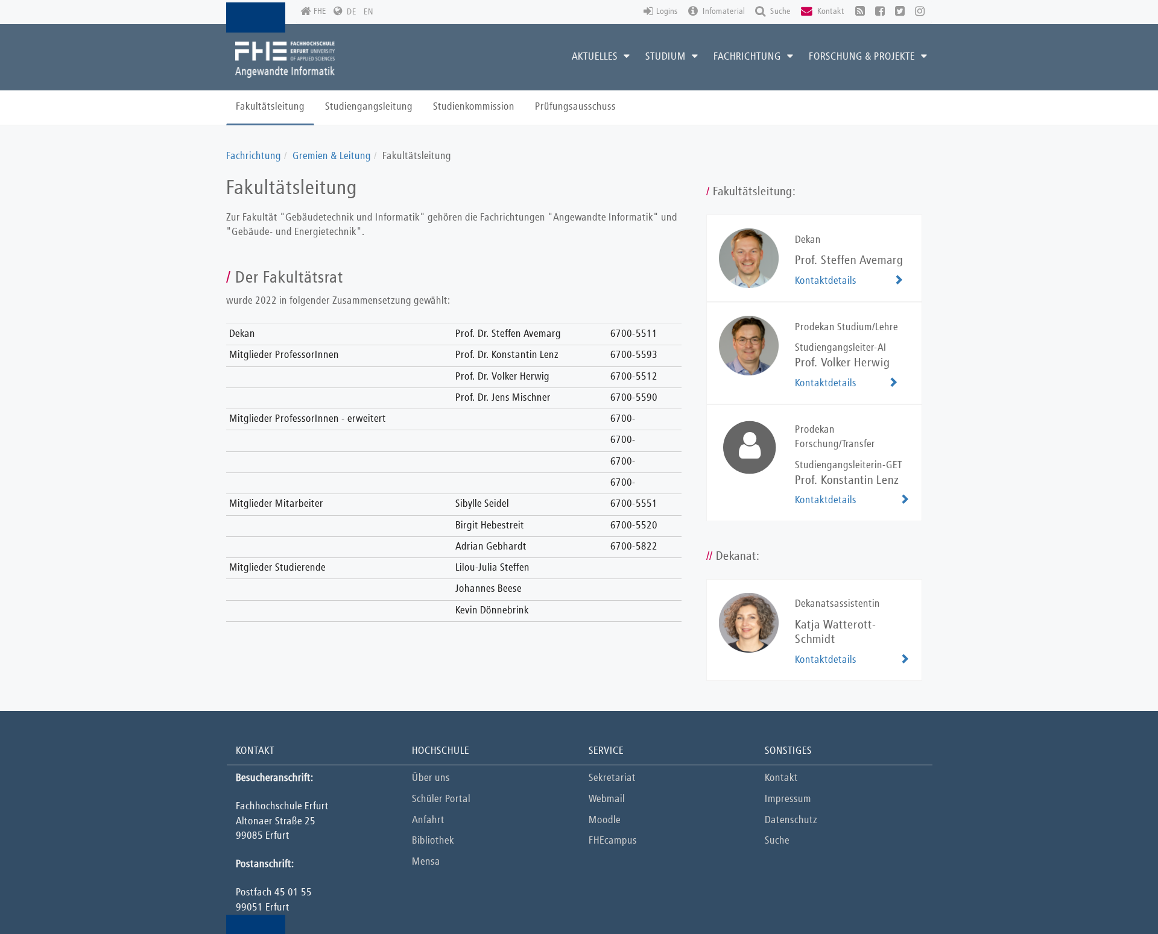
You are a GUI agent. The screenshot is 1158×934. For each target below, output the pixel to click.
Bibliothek (433, 841)
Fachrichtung (253, 156)
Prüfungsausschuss (575, 107)
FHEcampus (613, 841)
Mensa (426, 862)
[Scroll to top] (1118, 894)
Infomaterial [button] (723, 11)
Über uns (431, 778)
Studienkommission (473, 107)
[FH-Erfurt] (285, 60)
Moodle (605, 820)
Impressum (788, 799)
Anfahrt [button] (428, 820)
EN (368, 12)
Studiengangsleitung (369, 107)
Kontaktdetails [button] (825, 281)
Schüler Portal (441, 799)
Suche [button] (779, 11)
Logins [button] (667, 11)
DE (351, 12)
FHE (320, 11)
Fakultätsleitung (270, 107)
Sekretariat (612, 778)
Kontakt (781, 778)
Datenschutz (791, 820)
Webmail (607, 799)
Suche (777, 841)
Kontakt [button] (829, 11)
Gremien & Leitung (332, 156)
